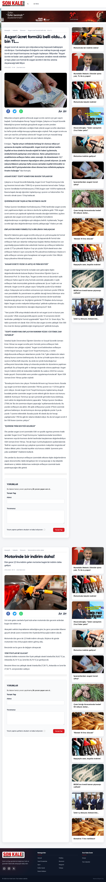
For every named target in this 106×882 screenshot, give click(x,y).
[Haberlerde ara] (28, 4)
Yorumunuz (11, 508)
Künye (84, 858)
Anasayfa (7, 30)
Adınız (9, 497)
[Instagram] (9, 868)
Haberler (15, 30)
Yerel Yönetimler (42, 861)
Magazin (61, 864)
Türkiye (61, 868)
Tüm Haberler (86, 862)
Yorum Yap (58, 530)
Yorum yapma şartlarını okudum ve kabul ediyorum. (25, 530)
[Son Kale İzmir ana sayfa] (13, 855)
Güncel (40, 858)
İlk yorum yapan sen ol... (42, 489)
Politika (61, 858)
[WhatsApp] (4, 868)
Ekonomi (22, 30)
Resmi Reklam (42, 871)
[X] (14, 868)
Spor (39, 864)
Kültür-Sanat (41, 868)
